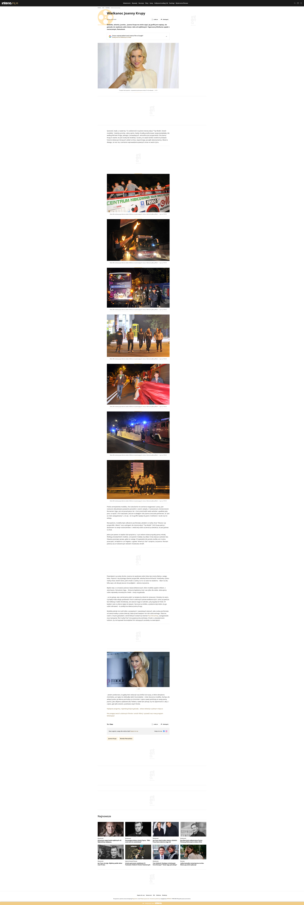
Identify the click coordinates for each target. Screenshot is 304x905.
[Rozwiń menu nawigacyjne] (301, 3)
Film (103, 7)
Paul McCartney (153, 616)
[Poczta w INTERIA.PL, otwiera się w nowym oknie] (298, 3)
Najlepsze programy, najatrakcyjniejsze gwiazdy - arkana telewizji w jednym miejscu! (135, 709)
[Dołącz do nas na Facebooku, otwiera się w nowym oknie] (164, 731)
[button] (127, 3)
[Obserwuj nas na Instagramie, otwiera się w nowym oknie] (166, 731)
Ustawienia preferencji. (155, 898)
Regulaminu (135, 898)
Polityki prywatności (144, 898)
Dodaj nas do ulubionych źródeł (127, 37)
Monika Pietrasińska (126, 738)
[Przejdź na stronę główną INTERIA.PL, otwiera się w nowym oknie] (7, 3)
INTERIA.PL (169, 898)
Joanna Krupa (112, 738)
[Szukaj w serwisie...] (294, 3)
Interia (99, 7)
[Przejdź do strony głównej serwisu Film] (15, 3)
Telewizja (108, 7)
